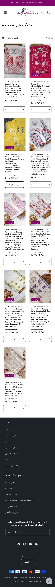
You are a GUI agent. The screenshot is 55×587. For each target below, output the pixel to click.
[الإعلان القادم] (50, 3)
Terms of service (35, 581)
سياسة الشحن (11, 494)
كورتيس (8, 441)
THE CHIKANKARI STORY (18, 577)
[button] (5, 12)
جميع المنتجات (10, 435)
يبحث (7, 429)
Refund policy (22, 581)
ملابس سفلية (10, 447)
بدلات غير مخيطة (12, 465)
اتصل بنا (8, 488)
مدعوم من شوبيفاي (34, 577)
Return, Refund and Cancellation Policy (22, 500)
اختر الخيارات (14, 184)
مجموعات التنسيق (12, 453)
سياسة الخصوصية (12, 506)
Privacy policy (47, 577)
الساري (8, 459)
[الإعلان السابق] (5, 3)
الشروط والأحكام (12, 512)
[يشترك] (47, 532)
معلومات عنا (10, 482)
